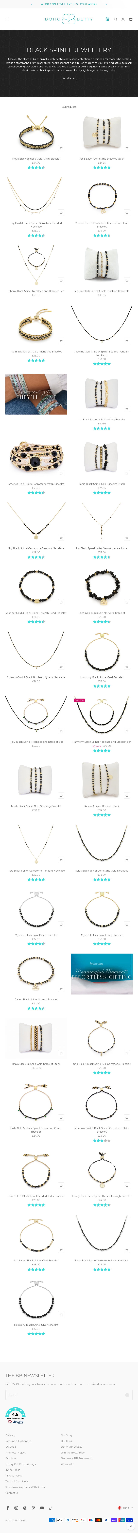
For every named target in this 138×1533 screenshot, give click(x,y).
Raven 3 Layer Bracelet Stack (101, 806)
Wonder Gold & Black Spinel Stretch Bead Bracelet (36, 613)
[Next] (106, 4)
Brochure (10, 1458)
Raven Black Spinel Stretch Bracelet (36, 999)
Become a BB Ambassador (77, 1458)
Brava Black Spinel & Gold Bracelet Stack (36, 1063)
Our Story (66, 1435)
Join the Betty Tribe (73, 1452)
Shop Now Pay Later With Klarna (25, 1487)
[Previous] (31, 4)
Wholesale (67, 1464)
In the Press (12, 1469)
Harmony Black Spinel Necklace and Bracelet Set (101, 741)
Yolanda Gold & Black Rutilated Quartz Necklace (36, 677)
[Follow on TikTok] (50, 1508)
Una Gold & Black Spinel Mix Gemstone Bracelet (101, 1063)
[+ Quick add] (61, 148)
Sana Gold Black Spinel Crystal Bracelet (102, 613)
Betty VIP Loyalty (71, 1446)
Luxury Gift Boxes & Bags (20, 1464)
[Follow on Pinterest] (33, 1508)
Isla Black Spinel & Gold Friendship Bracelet (36, 351)
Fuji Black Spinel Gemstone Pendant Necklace (36, 548)
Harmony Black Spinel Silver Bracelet (36, 1324)
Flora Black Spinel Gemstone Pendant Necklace (36, 870)
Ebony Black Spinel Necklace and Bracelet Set (36, 291)
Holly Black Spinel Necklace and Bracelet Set (36, 741)
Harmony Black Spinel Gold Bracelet (102, 677)
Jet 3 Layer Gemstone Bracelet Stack (101, 158)
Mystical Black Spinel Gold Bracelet (102, 935)
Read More (69, 78)
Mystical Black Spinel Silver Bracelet (36, 935)
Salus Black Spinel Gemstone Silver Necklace (102, 1260)
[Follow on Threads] (25, 1508)
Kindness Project (15, 1452)
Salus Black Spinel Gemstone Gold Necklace (101, 870)
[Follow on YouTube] (42, 1508)
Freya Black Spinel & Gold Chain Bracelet (36, 158)
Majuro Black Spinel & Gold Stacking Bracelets (101, 291)
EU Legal (10, 1446)
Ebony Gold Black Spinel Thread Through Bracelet (102, 1196)
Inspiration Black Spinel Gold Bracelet (36, 1260)
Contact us (11, 1492)
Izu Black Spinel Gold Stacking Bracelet (101, 419)
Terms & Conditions (17, 1481)
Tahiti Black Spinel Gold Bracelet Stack (102, 484)
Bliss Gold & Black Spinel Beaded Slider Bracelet (36, 1196)
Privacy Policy (13, 1475)
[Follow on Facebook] (7, 1508)
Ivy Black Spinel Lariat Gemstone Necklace (102, 548)
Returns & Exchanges (18, 1441)
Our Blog (66, 1441)
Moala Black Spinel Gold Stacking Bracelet (36, 806)
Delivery (10, 1435)
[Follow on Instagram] (16, 1508)
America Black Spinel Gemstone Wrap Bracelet (36, 484)
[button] (69, 1416)
